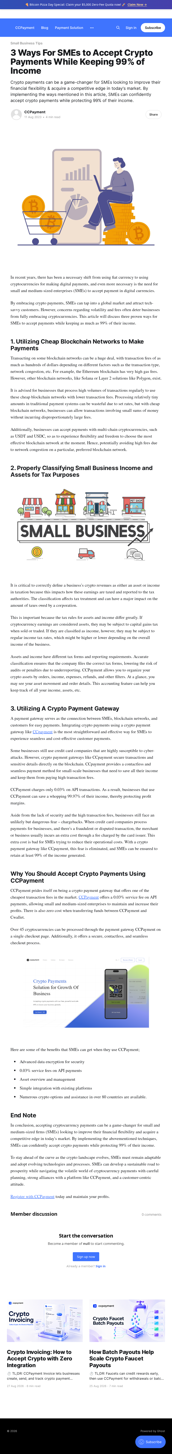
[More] (92, 28)
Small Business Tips (26, 43)
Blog (44, 28)
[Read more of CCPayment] (16, 114)
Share (153, 114)
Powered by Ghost (153, 1431)
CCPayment (24, 28)
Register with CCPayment (32, 1196)
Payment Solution (69, 28)
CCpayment (43, 731)
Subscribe (153, 28)
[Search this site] (118, 27)
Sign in (131, 28)
